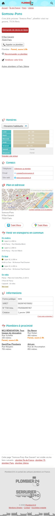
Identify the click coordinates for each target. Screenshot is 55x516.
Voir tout (5, 286)
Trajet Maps (43, 225)
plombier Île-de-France (24, 460)
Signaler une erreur (10, 156)
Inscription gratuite (39, 508)
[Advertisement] (27, 426)
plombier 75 (40, 460)
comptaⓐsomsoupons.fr (25, 173)
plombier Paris (8, 463)
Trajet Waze (16, 225)
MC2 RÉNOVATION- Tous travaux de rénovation (13, 331)
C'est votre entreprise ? (45, 316)
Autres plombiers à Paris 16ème (15, 66)
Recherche (52, 3)
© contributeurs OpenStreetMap (41, 190)
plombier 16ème (22, 463)
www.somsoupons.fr (23, 178)
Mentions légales (15, 508)
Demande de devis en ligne (15, 30)
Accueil (3, 3)
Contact (27, 508)
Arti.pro (31, 344)
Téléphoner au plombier (22, 169)
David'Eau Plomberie (11, 344)
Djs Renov (32, 330)
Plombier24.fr (30, 505)
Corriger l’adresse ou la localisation (40, 209)
